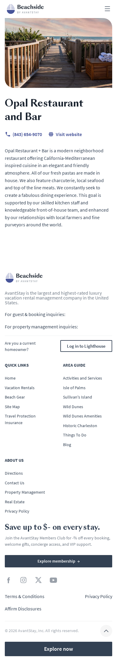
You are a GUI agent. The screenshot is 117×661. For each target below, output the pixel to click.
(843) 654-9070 (27, 134)
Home (10, 378)
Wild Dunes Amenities (82, 416)
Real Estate (15, 501)
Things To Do (74, 435)
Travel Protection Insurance (20, 419)
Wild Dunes (73, 406)
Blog (67, 444)
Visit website (69, 134)
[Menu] (107, 9)
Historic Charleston (80, 425)
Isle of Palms (74, 387)
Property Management (25, 492)
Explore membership (59, 561)
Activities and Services (82, 378)
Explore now (58, 648)
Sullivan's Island (77, 397)
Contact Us (14, 483)
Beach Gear (15, 397)
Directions (14, 473)
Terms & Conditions (24, 596)
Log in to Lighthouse (86, 346)
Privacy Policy (17, 511)
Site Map (12, 406)
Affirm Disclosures (23, 609)
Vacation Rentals (19, 387)
